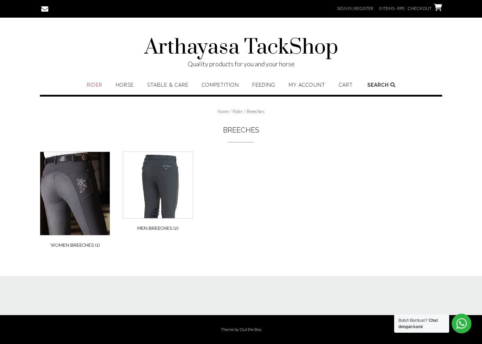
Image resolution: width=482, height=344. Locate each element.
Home (223, 111)
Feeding (263, 85)
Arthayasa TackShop (241, 47)
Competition (220, 85)
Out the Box (250, 329)
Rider (94, 85)
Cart (346, 85)
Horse (125, 85)
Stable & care (167, 85)
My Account (307, 85)
